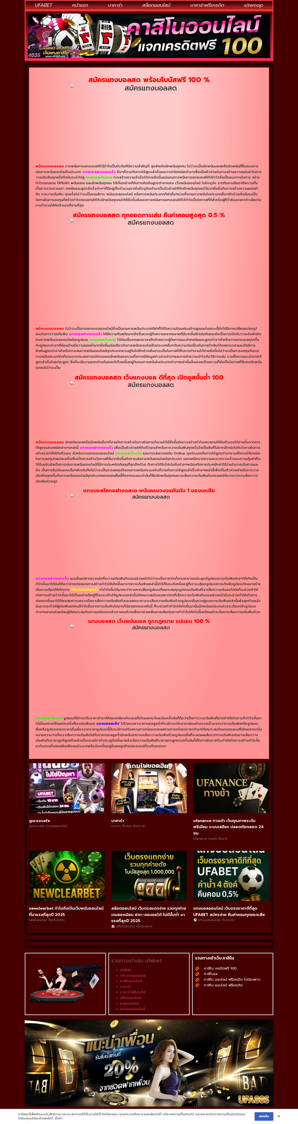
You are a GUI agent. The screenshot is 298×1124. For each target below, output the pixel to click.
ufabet (126, 970)
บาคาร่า (115, 5)
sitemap (253, 5)
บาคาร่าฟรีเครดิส (132, 992)
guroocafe (39, 821)
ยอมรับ (264, 1116)
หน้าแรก (80, 5)
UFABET (43, 5)
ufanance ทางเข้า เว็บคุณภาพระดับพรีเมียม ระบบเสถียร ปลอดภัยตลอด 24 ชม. (228, 827)
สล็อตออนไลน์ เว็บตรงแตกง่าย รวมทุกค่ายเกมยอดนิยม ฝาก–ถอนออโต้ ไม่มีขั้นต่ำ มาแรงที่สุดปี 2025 (148, 914)
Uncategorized (133, 975)
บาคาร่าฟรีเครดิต (207, 5)
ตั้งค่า (58, 1118)
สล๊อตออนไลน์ (130, 998)
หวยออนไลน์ (129, 1003)
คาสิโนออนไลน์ (131, 981)
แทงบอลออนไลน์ (132, 1009)
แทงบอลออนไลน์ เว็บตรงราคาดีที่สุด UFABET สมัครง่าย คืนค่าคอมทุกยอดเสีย (229, 911)
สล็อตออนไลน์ (156, 5)
